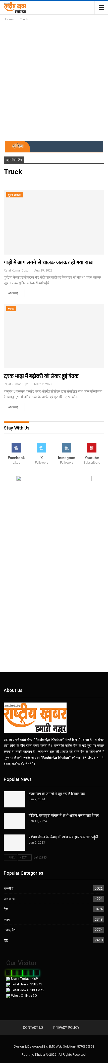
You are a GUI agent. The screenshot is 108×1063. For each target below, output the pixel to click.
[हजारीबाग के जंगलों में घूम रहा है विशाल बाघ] (14, 799)
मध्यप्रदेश (9, 930)
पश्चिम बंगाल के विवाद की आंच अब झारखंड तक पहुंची (63, 837)
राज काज (9, 899)
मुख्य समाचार (14, 195)
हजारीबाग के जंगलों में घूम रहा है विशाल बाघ (57, 793)
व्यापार (11, 308)
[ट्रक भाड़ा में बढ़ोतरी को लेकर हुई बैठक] (54, 336)
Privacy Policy (66, 1028)
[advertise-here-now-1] (54, 507)
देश (6, 909)
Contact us (33, 1028)
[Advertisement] (54, 79)
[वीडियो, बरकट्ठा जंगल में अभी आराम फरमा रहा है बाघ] (14, 821)
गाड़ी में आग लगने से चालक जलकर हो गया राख (48, 262)
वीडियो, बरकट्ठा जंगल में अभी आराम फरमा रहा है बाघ (64, 815)
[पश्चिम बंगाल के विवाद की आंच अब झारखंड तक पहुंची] (14, 842)
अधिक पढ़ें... (14, 293)
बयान (7, 919)
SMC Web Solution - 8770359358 (71, 1046)
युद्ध (6, 940)
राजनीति (8, 888)
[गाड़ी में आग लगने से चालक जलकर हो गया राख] (54, 222)
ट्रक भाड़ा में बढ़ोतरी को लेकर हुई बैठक (41, 376)
